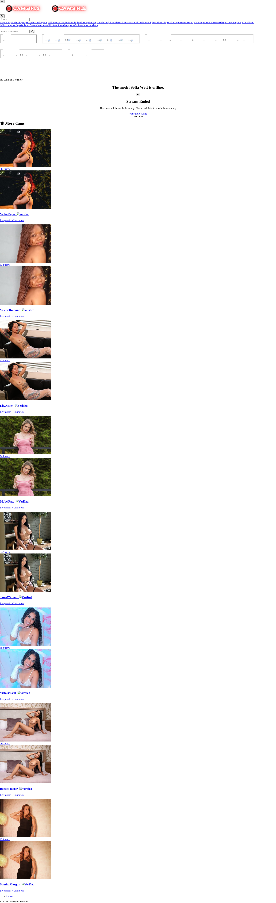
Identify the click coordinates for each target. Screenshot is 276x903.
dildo (50, 22)
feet (54, 25)
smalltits (48, 25)
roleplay (76, 22)
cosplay (191, 22)
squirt (11, 22)
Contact (10, 896)
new (147, 22)
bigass (224, 22)
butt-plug (162, 22)
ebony (95, 25)
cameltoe (115, 22)
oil (65, 22)
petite (72, 25)
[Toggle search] (2, 16)
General (34, 25)
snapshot (4, 22)
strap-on (232, 22)
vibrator (104, 22)
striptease (27, 22)
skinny (8, 25)
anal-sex (138, 22)
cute (62, 25)
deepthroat (58, 22)
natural (245, 22)
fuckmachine (81, 25)
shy (17, 25)
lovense (217, 22)
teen (185, 22)
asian (21, 25)
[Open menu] (2, 1)
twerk (69, 22)
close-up (84, 22)
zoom (126, 22)
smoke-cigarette (175, 22)
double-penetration (204, 22)
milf (58, 25)
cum (90, 25)
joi (109, 22)
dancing (18, 22)
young (239, 22)
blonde (41, 25)
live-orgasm (94, 22)
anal (13, 25)
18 (143, 22)
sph (121, 22)
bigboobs (153, 22)
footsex (35, 22)
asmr (131, 22)
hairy (66, 25)
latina (27, 25)
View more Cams (138, 113)
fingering (43, 22)
